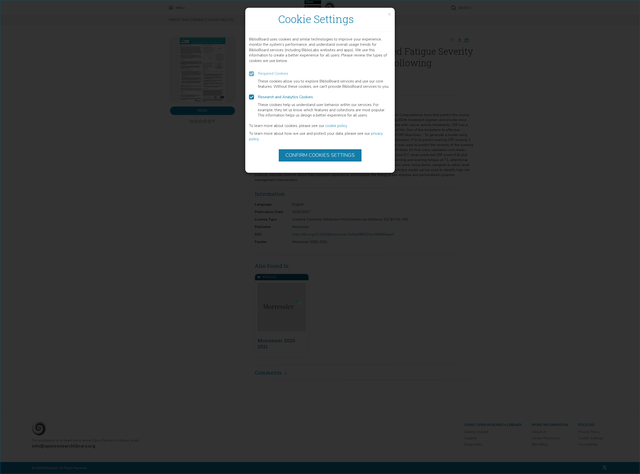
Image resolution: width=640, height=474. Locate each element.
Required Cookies (273, 73)
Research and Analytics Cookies (285, 97)
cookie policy (336, 125)
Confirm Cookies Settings (320, 155)
